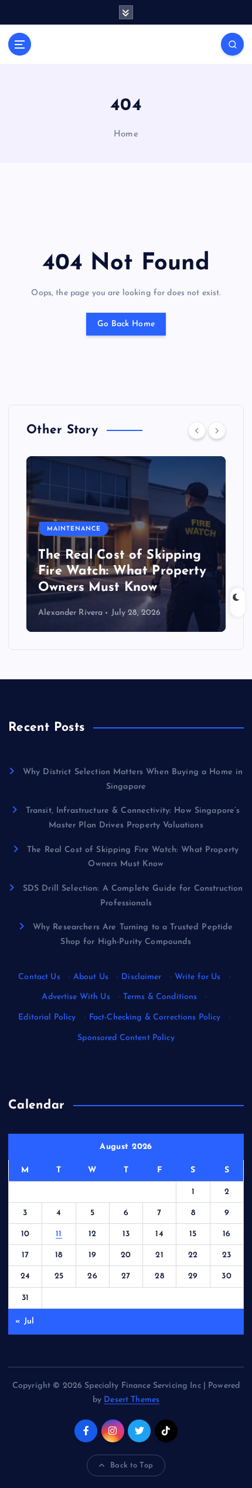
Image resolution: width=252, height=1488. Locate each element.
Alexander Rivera (70, 612)
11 (59, 1234)
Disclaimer (141, 977)
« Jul (24, 1321)
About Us (90, 977)
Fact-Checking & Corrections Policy (155, 1017)
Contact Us (39, 977)
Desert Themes (131, 1399)
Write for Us (198, 977)
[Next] (217, 430)
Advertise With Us (76, 997)
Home (126, 134)
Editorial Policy (47, 1017)
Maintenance (74, 529)
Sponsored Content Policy (125, 1038)
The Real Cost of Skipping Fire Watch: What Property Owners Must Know (122, 571)
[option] (126, 544)
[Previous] (197, 430)
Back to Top (131, 1465)
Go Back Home (126, 324)
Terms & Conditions (160, 997)
